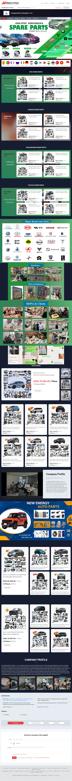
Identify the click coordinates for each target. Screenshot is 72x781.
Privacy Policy (57, 775)
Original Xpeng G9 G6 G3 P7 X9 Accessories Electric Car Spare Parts (35, 428)
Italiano (33, 771)
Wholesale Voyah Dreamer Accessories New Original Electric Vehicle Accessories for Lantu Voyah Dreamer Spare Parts (40, 625)
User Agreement (44, 775)
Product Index (64, 768)
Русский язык (27, 771)
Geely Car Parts (9, 700)
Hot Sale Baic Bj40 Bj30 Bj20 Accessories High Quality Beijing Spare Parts (61, 625)
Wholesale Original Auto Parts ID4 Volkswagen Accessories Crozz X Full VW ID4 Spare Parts (34, 167)
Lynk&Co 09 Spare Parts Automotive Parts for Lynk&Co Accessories (39, 592)
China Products (13, 768)
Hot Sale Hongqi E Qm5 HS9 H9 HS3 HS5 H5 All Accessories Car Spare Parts (34, 116)
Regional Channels (56, 768)
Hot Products (5, 768)
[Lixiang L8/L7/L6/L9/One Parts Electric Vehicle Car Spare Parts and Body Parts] (12, 415)
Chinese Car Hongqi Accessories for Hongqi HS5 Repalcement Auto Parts (34, 129)
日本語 (55, 771)
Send (14, 757)
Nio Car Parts (24, 700)
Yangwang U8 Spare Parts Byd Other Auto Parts (34, 91)
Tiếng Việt (32, 772)
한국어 (51, 771)
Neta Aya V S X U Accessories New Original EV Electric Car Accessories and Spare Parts (36, 460)
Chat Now (67, 7)
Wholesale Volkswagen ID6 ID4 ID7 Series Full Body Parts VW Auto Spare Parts (62, 154)
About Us (17, 18)
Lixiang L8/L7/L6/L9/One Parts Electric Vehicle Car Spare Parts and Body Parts (11, 428)
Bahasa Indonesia (38, 772)
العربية (47, 771)
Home (3, 18)
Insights (38, 769)
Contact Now (38, 390)
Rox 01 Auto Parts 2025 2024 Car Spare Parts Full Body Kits (13, 633)
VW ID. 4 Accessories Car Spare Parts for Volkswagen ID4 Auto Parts (14, 576)
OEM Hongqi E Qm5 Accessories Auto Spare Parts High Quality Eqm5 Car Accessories (62, 116)
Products (11, 18)
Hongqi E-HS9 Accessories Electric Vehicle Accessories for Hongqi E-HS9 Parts (61, 129)
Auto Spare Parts (19, 699)
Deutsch (37, 771)
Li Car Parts (26, 699)
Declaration (50, 775)
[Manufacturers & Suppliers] (10, 2)
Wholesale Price (42, 768)
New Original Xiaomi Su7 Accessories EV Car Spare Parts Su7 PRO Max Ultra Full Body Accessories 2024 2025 (39, 650)
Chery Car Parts (16, 700)
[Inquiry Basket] (57, 3)
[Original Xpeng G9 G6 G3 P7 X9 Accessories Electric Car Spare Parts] (36, 415)
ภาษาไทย (63, 771)
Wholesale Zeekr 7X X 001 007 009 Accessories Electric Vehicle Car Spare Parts (11, 460)
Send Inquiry (58, 7)
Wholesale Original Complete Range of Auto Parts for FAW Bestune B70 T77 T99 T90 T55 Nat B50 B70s (59, 428)
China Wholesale (34, 768)
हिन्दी (59, 771)
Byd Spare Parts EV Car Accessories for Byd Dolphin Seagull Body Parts (39, 568)
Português (16, 771)
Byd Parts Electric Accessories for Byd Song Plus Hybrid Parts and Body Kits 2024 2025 (62, 78)
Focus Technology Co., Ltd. (27, 775)
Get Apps (62, 3)
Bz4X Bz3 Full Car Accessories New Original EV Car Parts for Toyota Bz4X (34, 205)
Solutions (23, 18)
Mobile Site (34, 769)
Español (11, 771)
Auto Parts (12, 699)
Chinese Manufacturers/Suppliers (23, 768)
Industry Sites (49, 768)
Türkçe (67, 771)
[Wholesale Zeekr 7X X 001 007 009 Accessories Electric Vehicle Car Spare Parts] (12, 447)
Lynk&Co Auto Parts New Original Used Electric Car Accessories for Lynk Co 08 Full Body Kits (60, 592)
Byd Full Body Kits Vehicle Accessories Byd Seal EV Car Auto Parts (60, 568)
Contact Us (35, 18)
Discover (29, 18)
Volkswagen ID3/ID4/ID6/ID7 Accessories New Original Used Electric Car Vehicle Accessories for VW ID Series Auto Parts (34, 154)
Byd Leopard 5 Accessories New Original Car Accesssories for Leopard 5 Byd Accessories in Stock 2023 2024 (61, 91)
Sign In (42, 3)
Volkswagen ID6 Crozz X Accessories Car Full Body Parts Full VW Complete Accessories (61, 167)
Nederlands (42, 771)
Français (21, 771)
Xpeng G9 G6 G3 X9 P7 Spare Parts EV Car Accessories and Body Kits (60, 650)
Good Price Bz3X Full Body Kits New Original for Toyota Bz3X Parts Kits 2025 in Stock (62, 191)
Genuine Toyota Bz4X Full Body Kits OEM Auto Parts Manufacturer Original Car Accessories (61, 205)
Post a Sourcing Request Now (42, 757)
